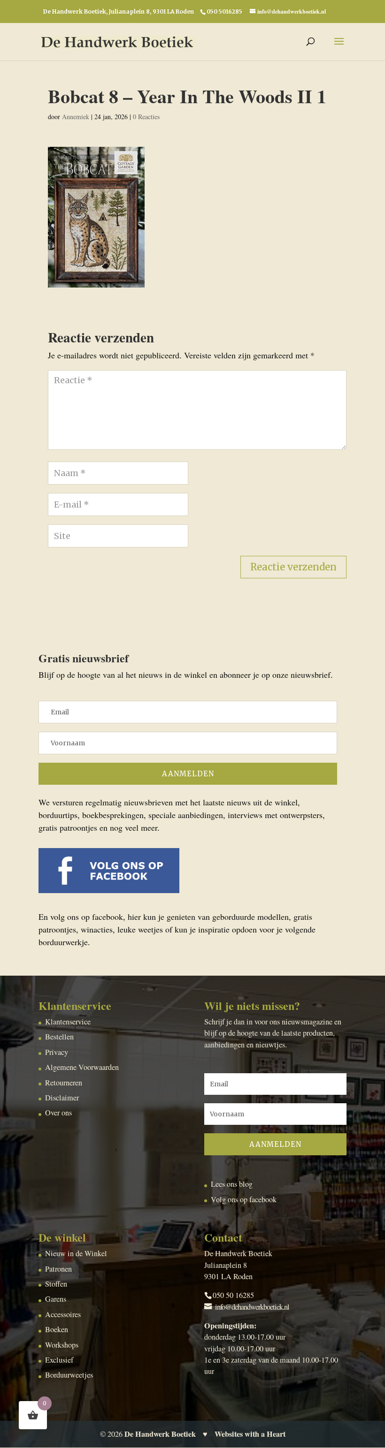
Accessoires (63, 1314)
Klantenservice (68, 1021)
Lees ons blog (232, 1184)
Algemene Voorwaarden (82, 1067)
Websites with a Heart (250, 1434)
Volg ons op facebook (244, 1199)
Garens (55, 1299)
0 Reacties (146, 116)
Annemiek (75, 116)
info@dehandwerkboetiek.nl (252, 1307)
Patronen (58, 1269)
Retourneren (63, 1082)
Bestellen (59, 1036)
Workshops (61, 1345)
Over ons (58, 1112)
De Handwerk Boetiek (160, 1434)
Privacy (56, 1052)
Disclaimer (62, 1097)
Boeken (56, 1329)
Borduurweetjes (69, 1375)
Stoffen (56, 1284)
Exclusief (59, 1360)
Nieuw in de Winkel (76, 1253)
